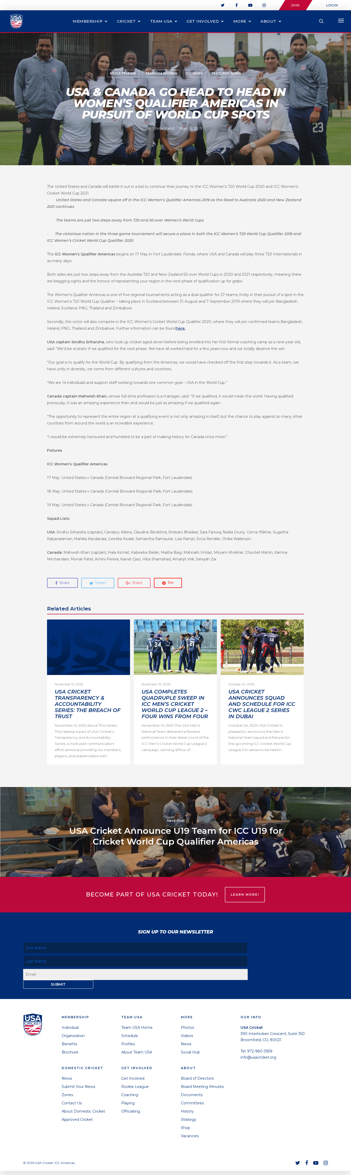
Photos (187, 1027)
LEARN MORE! (245, 894)
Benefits (69, 1044)
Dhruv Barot (163, 128)
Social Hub (190, 1052)
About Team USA (136, 1052)
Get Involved (203, 21)
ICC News (194, 73)
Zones (67, 1095)
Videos (187, 1035)
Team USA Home (137, 1027)
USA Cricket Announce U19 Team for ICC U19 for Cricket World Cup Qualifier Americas (175, 832)
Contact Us (72, 1103)
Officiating (130, 1111)
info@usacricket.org (258, 1057)
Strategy (188, 1119)
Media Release (123, 73)
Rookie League (135, 1086)
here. (181, 328)
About (268, 21)
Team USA (161, 21)
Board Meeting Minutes (202, 1086)
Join (295, 5)
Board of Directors (197, 1078)
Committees (192, 1103)
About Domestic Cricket (83, 1111)
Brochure (70, 1052)
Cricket (126, 21)
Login (332, 5)
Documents (191, 1095)
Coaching (129, 1095)
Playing (128, 1103)
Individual (70, 1027)
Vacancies (190, 1136)
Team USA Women (161, 73)
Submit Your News (78, 1086)
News (67, 1078)
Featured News (226, 73)
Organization (73, 1035)
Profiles (128, 1044)
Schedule (129, 1035)
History (187, 1111)
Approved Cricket (77, 1119)
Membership (88, 21)
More (239, 21)
